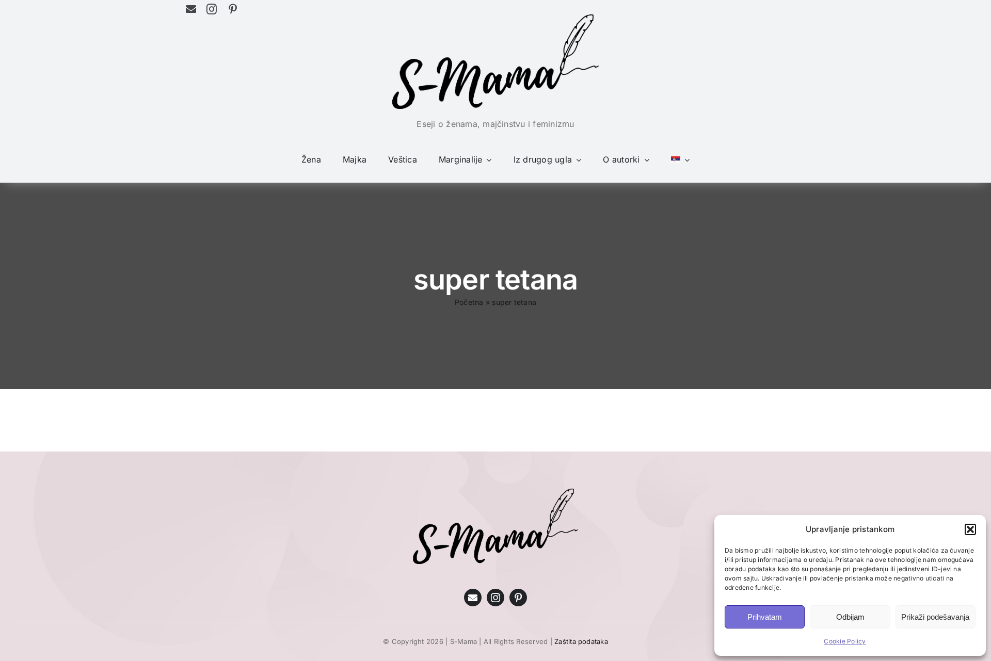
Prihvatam (764, 616)
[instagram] (211, 9)
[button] (970, 529)
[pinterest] (233, 9)
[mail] (191, 9)
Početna (469, 302)
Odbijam (850, 616)
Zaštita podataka (581, 641)
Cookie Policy (845, 641)
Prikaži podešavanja (935, 616)
